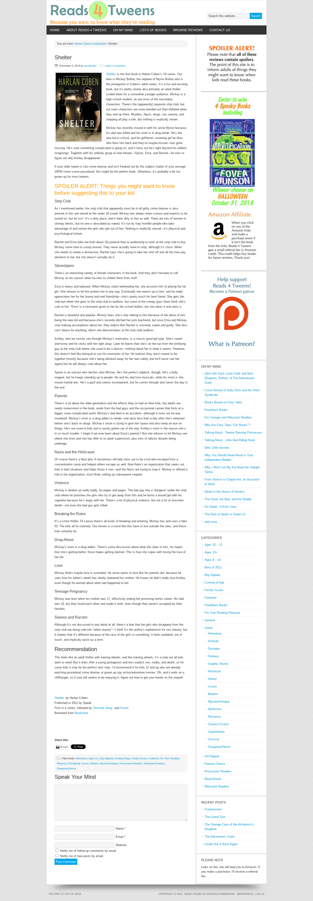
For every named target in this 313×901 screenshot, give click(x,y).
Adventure (81, 758)
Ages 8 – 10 (213, 560)
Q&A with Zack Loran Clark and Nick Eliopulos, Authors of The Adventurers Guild (230, 378)
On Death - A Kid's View (220, 506)
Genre (209, 628)
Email (119, 837)
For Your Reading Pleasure (222, 612)
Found (124, 708)
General (210, 620)
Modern (94, 763)
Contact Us (219, 30)
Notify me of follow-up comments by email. (88, 850)
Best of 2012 (213, 567)
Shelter (110, 74)
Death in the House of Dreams (225, 491)
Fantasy (213, 656)
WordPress (245, 894)
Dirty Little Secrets (217, 447)
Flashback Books (216, 410)
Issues (85, 763)
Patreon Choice (215, 763)
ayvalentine (90, 65)
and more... (212, 522)
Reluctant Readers (154, 763)
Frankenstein (213, 809)
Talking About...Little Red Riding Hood (230, 440)
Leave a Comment (115, 65)
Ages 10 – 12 (213, 544)
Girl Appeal (74, 763)
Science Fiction (218, 724)
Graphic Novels (218, 663)
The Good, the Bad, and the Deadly (228, 499)
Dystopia (214, 648)
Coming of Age (122, 758)
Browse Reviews (188, 30)
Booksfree (81, 713)
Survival (213, 739)
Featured (153, 758)
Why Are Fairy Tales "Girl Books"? (227, 425)
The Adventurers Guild (219, 836)
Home (55, 30)
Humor (212, 679)
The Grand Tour (215, 817)
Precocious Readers (131, 763)
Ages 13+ (93, 758)
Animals (213, 641)
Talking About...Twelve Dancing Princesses (233, 432)
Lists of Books (153, 30)
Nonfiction (214, 709)
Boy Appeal (106, 758)
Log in (259, 894)
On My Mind (123, 30)
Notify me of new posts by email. (82, 856)
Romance (214, 716)
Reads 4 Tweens (100, 12)
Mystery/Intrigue (109, 763)
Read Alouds (213, 779)
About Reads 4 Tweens (86, 30)
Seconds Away (103, 708)
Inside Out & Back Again (221, 844)
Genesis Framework (220, 894)
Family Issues (139, 758)
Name (120, 828)
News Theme (192, 894)
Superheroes (216, 731)
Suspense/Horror (66, 768)
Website (121, 845)
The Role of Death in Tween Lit (225, 514)
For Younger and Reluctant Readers (228, 417)
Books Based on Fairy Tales (223, 402)
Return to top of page (65, 894)
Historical (214, 671)
